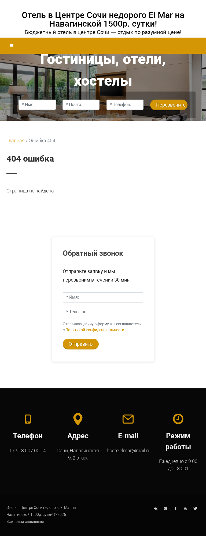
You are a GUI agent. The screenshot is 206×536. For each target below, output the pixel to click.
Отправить (81, 344)
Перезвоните (171, 105)
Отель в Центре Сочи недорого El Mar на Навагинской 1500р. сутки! (103, 19)
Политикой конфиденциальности (94, 330)
